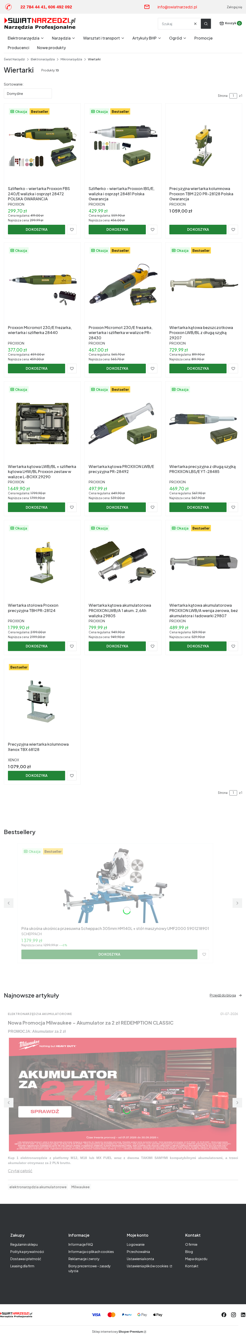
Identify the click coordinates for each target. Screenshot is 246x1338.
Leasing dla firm (22, 1266)
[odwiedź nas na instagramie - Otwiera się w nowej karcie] (233, 1315)
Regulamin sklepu (24, 1244)
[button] (206, 24)
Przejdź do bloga (223, 995)
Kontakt (191, 1266)
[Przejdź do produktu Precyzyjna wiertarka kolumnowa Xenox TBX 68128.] (42, 701)
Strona (223, 96)
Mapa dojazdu (196, 1259)
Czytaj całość (20, 1170)
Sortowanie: (14, 84)
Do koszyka (37, 229)
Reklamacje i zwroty (84, 1259)
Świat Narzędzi (14, 59)
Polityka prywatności (27, 1251)
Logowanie (136, 1244)
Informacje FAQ (80, 1244)
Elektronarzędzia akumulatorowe (40, 1014)
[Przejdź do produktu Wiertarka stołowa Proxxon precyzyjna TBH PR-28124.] (42, 562)
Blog (189, 1251)
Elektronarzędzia (43, 59)
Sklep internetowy (117, 1331)
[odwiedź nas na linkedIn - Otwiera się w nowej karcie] (243, 1315)
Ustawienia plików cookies (148, 1266)
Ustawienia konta (140, 1259)
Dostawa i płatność (25, 1259)
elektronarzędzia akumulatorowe (38, 1187)
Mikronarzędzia (71, 59)
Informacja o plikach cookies (91, 1251)
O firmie (191, 1244)
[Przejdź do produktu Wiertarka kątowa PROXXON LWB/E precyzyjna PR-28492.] (123, 423)
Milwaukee (80, 1187)
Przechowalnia (138, 1251)
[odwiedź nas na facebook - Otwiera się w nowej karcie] (224, 1315)
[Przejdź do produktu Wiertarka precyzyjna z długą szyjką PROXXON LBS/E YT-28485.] (203, 423)
